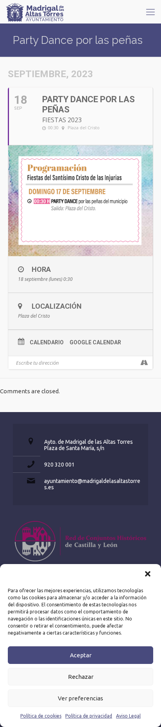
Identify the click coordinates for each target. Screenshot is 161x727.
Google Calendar (95, 342)
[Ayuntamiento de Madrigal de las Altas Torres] (35, 12)
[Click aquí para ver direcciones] (144, 362)
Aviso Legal (128, 715)
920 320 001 (59, 464)
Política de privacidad (88, 715)
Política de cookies (40, 715)
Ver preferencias (80, 698)
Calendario (47, 342)
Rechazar (80, 676)
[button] (148, 574)
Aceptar (80, 655)
